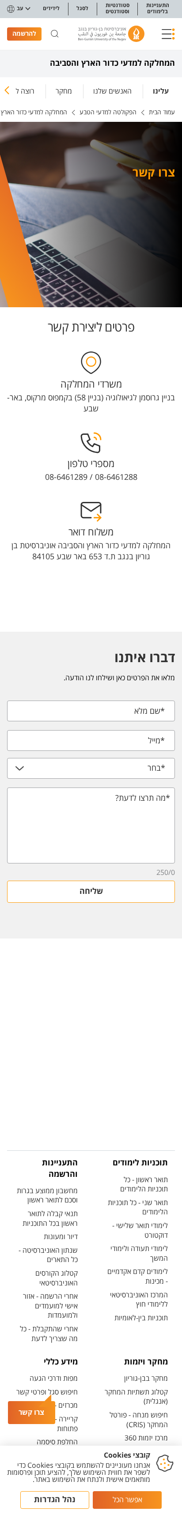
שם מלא (149, 711)
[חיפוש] (55, 34)
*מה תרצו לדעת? (142, 798)
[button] (168, 34)
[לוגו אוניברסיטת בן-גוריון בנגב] (111, 34)
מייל (156, 741)
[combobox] (91, 768)
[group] (160, 89)
